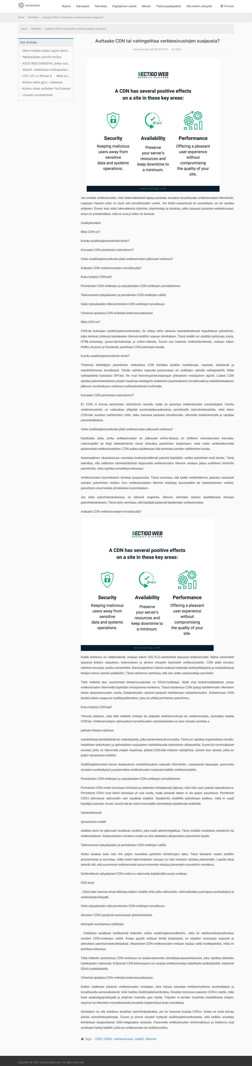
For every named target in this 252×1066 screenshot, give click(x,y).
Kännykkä (82, 6)
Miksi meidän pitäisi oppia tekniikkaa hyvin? (46, 50)
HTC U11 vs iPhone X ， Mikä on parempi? (46, 76)
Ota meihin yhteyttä (199, 6)
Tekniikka (100, 6)
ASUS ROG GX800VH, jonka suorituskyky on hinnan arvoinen (46, 63)
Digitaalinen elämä (124, 6)
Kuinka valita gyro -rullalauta (42, 82)
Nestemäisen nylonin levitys (42, 57)
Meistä (146, 6)
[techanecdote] (29, 5)
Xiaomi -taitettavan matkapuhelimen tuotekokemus (46, 69)
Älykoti (66, 6)
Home (21, 17)
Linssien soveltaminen (38, 95)
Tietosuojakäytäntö (168, 6)
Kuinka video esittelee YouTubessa (46, 88)
